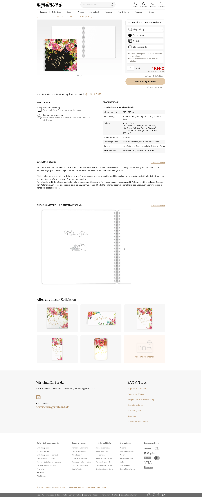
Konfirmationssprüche (104, 469)
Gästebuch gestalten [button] (145, 81)
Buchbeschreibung (60, 94)
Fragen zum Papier (136, 394)
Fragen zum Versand (137, 388)
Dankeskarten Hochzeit (46, 458)
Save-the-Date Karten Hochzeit (49, 462)
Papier (122, 455)
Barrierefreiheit (75, 495)
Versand (123, 448)
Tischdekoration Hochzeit (46, 465)
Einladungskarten (43, 448)
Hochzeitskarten (43, 451)
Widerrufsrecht (48, 495)
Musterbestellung (127, 451)
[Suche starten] (112, 4)
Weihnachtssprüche (103, 462)
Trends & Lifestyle (79, 451)
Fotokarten (41, 469)
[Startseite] (37, 16)
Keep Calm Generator (80, 465)
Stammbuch (94, 12)
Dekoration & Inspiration (81, 462)
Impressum (105, 495)
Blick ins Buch (76, 94)
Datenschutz (62, 495)
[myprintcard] (49, 7)
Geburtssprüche (102, 451)
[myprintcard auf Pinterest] (158, 494)
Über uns (132, 416)
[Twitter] (95, 94)
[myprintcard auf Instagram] (149, 494)
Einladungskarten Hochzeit (47, 455)
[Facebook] (86, 94)
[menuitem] (135, 4)
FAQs (122, 462)
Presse (96, 495)
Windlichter (41, 476)
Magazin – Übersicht (80, 448)
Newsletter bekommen (138, 421)
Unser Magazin (134, 410)
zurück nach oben (158, 162)
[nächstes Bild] (120, 49)
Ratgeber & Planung (79, 458)
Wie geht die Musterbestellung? (141, 399)
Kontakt (115, 495)
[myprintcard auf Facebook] (153, 494)
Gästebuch (41, 472)
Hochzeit (43, 12)
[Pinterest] (90, 94)
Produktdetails (43, 94)
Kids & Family (77, 469)
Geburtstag (56, 12)
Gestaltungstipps (135, 405)
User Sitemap (125, 465)
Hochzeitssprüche (103, 448)
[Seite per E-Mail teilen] (99, 94)
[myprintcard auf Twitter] (163, 494)
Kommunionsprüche (104, 465)
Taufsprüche (101, 455)
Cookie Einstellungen (128, 469)
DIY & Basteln (77, 455)
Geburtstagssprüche (104, 458)
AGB (38, 495)
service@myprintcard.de (52, 407)
